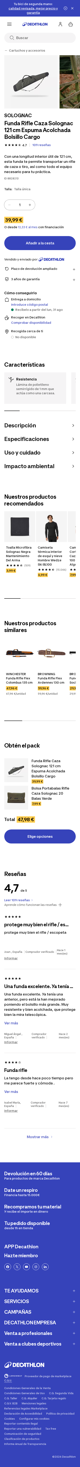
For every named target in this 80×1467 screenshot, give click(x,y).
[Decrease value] (9, 205)
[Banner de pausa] (65, 8)
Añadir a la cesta (40, 243)
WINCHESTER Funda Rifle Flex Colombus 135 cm (19, 678)
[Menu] (9, 24)
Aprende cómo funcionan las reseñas (30, 905)
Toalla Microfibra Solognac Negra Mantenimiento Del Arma (19, 554)
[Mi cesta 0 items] (70, 24)
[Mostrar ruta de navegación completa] (6, 50)
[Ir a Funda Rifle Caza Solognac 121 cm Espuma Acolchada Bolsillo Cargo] (16, 770)
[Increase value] (30, 205)
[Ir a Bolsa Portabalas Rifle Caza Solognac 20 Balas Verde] (16, 798)
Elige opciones (40, 836)
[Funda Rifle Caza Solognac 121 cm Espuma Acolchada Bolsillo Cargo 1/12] (31, 81)
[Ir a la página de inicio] (35, 24)
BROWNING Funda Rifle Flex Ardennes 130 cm (51, 678)
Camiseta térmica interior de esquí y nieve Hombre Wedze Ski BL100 (50, 556)
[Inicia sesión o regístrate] (60, 24)
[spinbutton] (20, 205)
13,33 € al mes (28, 227)
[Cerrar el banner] (72, 8)
